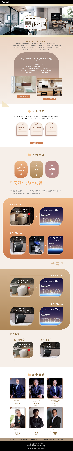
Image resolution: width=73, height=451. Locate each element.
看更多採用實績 (67, 1)
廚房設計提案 (48, 98)
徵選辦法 (38, 2)
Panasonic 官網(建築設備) (49, 439)
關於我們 (29, 448)
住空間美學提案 (59, 1)
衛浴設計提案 (22, 96)
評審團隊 (53, 2)
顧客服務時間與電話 (41, 448)
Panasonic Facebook (22, 439)
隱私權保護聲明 (34, 448)
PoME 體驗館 (60, 439)
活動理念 (29, 2)
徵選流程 (34, 2)
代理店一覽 (12, 439)
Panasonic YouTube (35, 439)
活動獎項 (43, 2)
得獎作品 (48, 2)
